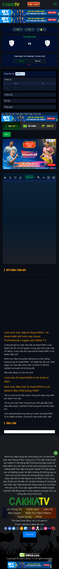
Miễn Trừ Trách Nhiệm (38, 513)
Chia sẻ (50, 126)
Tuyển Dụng (24, 516)
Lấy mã (29, 534)
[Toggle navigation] (55, 4)
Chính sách (32, 509)
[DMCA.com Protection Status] (29, 555)
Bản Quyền (14, 513)
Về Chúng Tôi (14, 509)
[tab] (12, 126)
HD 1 (7, 134)
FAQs (39, 516)
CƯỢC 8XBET (33, 4)
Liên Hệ (48, 509)
